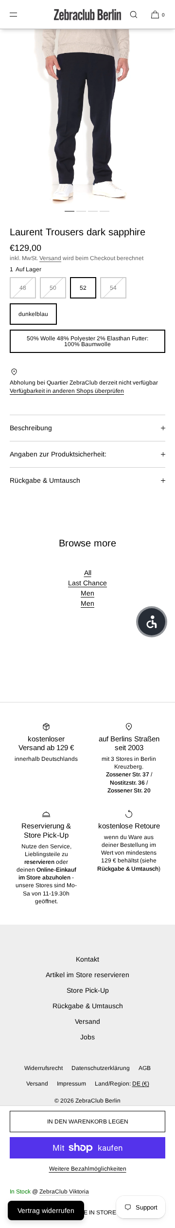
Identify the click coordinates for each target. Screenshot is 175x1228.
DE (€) (140, 1083)
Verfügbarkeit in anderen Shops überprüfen (67, 390)
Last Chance (87, 583)
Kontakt (87, 959)
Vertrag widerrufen (46, 1210)
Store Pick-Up (88, 990)
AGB (145, 1068)
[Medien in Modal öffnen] (87, 116)
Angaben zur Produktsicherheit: (58, 454)
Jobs (87, 1037)
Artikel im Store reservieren (87, 975)
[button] (133, 14)
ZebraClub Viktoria (64, 1191)
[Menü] (21, 14)
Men (87, 593)
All (87, 573)
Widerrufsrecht (43, 1068)
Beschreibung (31, 428)
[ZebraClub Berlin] (87, 14)
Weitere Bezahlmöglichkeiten (87, 1168)
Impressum (71, 1083)
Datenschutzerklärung (100, 1068)
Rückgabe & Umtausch (45, 480)
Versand (50, 258)
